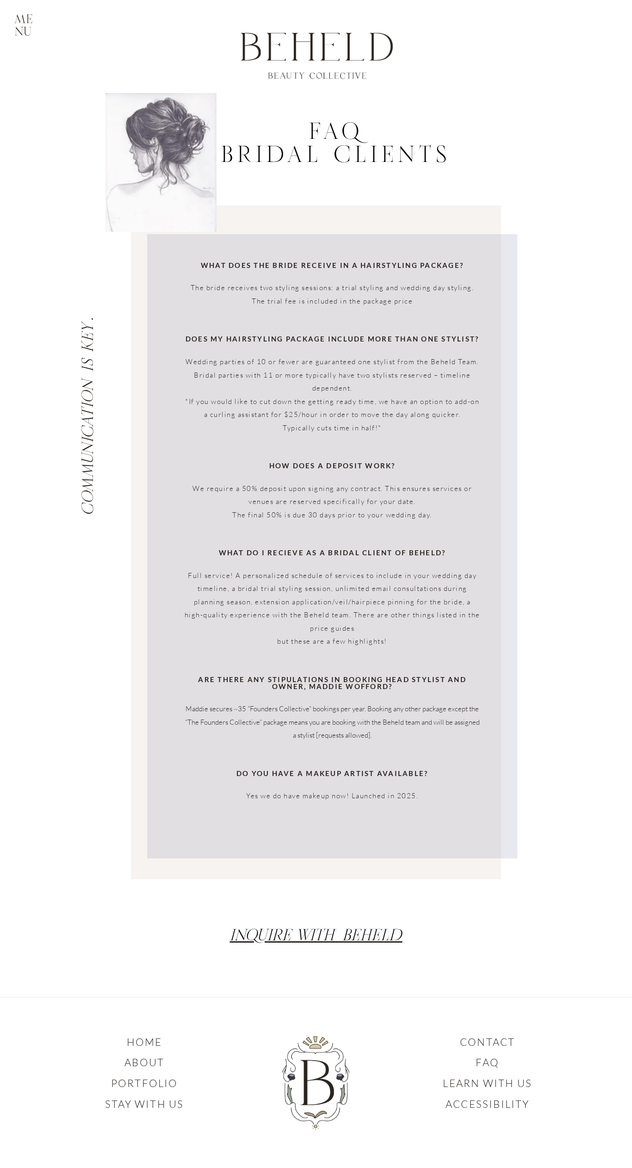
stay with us (144, 1104)
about (144, 1062)
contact (487, 1042)
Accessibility (488, 1104)
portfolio (144, 1083)
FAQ (487, 1062)
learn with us (487, 1083)
